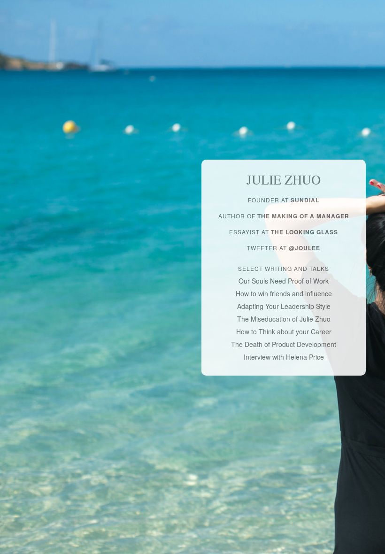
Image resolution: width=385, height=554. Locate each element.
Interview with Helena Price (284, 357)
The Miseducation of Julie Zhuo (284, 318)
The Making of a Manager (303, 216)
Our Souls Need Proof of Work (284, 280)
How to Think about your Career (283, 331)
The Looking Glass (304, 232)
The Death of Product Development (283, 344)
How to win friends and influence (284, 293)
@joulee (304, 248)
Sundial (305, 200)
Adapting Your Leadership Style (284, 306)
